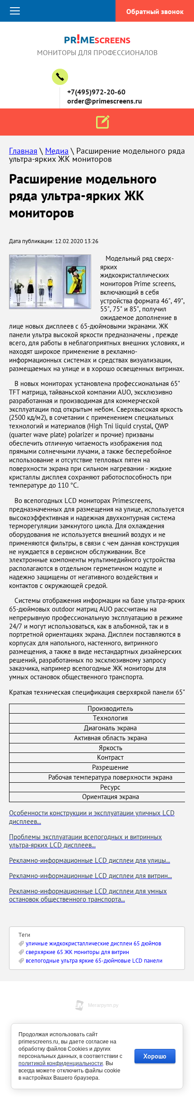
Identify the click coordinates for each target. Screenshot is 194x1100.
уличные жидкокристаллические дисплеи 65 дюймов (93, 943)
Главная (23, 151)
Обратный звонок (155, 11)
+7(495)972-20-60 (96, 91)
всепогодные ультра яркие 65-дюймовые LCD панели (94, 960)
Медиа (57, 151)
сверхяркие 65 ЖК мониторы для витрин (77, 952)
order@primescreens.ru (104, 100)
